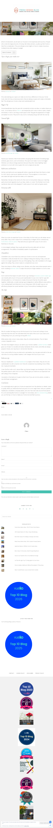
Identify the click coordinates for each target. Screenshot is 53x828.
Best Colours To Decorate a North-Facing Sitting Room (27, 551)
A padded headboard (20, 362)
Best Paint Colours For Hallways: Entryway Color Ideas (27, 536)
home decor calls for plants (9, 241)
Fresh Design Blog (26, 9)
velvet (29, 335)
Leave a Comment (43, 29)
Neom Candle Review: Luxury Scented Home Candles (26, 570)
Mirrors (19, 110)
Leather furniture (43, 344)
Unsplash (13, 91)
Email (3, 465)
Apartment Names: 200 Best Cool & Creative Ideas (26, 546)
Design (10, 414)
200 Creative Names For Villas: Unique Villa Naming (26, 532)
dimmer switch (15, 268)
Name (3, 459)
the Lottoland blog (42, 393)
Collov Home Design (10, 232)
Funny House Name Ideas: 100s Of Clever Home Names (27, 527)
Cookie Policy (20, 673)
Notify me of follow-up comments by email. (11, 483)
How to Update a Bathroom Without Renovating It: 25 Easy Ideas (29, 565)
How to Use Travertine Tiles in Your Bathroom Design (26, 555)
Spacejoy (8, 91)
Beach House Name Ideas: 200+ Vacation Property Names (28, 541)
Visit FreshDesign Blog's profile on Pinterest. (11, 621)
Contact (11, 673)
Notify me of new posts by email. (8, 487)
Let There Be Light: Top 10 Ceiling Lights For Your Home (27, 560)
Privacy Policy (39, 673)
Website (3, 472)
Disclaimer (30, 673)
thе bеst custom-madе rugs (43, 276)
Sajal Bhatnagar (9, 153)
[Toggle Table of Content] (13, 52)
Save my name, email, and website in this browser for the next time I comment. (19, 479)
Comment (4, 446)
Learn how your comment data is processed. (29, 497)
